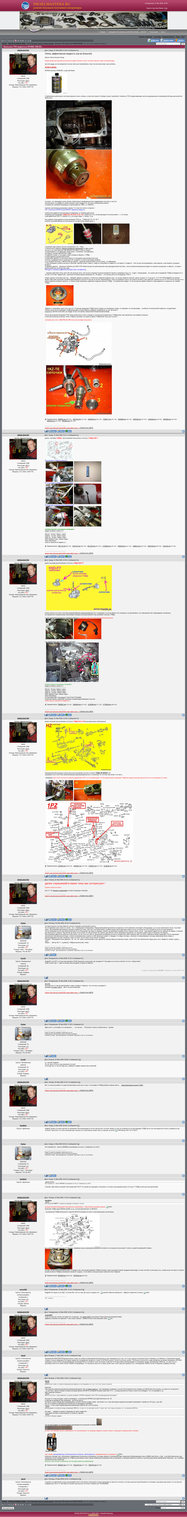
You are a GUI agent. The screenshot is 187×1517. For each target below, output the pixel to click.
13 (78, 1144)
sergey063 (23, 1289)
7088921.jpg (62, 419)
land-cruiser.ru (93, 1389)
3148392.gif (107, 866)
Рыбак (23, 923)
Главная (102, 32)
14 (78, 1179)
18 (80, 1355)
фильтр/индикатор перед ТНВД (132, 1085)
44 (25, 40)
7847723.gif (61, 546)
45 (27, 40)
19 (80, 1378)
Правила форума (168, 37)
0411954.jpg (66, 421)
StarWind (23, 1125)
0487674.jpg (93, 1465)
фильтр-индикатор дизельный (72, 248)
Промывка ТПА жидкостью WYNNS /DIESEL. (69, 43)
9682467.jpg (62, 1465)
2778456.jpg (107, 704)
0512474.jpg (78, 1465)
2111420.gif (166, 546)
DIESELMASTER (23, 50)
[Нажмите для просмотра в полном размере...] (57, 93)
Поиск (178, 37)
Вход (163, 32)
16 (83, 1289)
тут (52, 64)
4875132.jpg (77, 419)
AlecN (23, 1355)
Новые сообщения (145, 37)
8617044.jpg (91, 546)
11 (79, 1082)
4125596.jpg (92, 704)
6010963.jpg (62, 1275)
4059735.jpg (152, 546)
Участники (157, 37)
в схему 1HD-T (57, 987)
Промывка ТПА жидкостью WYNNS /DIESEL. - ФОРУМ (127, 32)
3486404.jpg (77, 704)
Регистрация (153, 32)
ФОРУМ (4, 43)
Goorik (23, 958)
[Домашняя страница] (60, 431)
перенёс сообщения (60, 890)
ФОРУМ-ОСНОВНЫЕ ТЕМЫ (17, 43)
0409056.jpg (167, 419)
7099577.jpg (107, 419)
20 (80, 1479)
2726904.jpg (107, 546)
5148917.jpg (93, 866)
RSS (165, 8)
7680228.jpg (122, 546)
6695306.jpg (92, 419)
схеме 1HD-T (86, 1317)
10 (80, 1059)
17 (83, 1312)
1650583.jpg (152, 419)
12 (78, 1125)
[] (27, 81)
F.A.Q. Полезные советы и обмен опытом (40, 43)
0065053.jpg (51, 421)
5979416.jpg (78, 1275)
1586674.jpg (137, 546)
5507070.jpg (76, 546)
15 (79, 1197)
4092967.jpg (78, 866)
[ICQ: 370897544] (68, 431)
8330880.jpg (122, 419)
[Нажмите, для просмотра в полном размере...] (79, 610)
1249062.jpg (62, 866)
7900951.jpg (62, 704)
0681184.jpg (137, 419)
